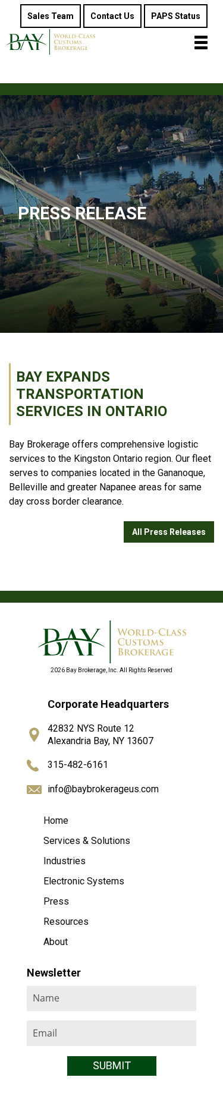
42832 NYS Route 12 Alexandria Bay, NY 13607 (100, 735)
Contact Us (112, 16)
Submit (112, 1065)
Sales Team (50, 16)
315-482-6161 (78, 764)
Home (55, 820)
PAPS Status (175, 16)
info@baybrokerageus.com (103, 789)
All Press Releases (169, 532)
